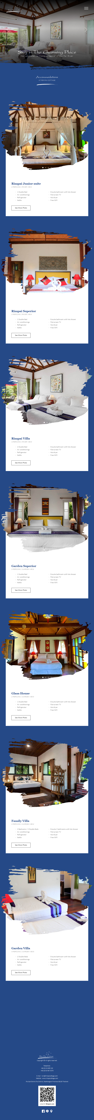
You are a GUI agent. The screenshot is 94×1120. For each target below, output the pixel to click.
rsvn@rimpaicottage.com (49, 1076)
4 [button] (51, 167)
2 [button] (45, 167)
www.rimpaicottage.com (50, 1078)
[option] (47, 138)
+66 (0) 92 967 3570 (47, 1071)
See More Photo (21, 208)
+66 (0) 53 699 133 (47, 1068)
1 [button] (42, 167)
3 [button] (48, 167)
